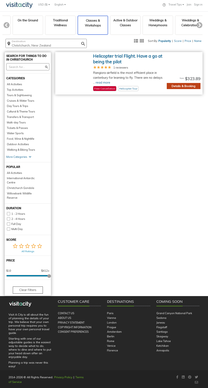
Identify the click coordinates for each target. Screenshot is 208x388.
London (112, 322)
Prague (111, 327)
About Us (64, 317)
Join (189, 4)
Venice (111, 345)
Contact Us (66, 313)
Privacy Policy (63, 377)
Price (188, 41)
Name (198, 41)
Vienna (111, 317)
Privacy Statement (71, 322)
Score (178, 41)
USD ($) (43, 4)
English (59, 4)
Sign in (198, 4)
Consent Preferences (73, 331)
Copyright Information (74, 327)
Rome (110, 341)
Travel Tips (175, 4)
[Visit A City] (20, 304)
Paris (110, 313)
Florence (112, 350)
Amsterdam (114, 331)
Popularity (164, 41)
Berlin (110, 336)
